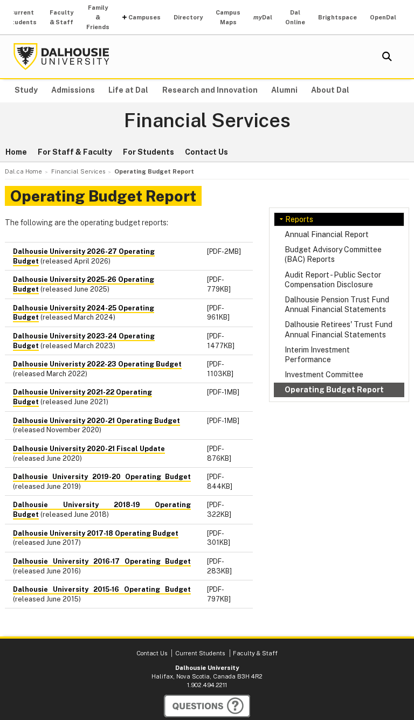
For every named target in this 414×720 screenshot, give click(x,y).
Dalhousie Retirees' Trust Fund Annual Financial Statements (338, 329)
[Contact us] (207, 706)
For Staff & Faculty (75, 152)
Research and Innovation (210, 90)
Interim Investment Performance (317, 354)
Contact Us (206, 152)
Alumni (284, 90)
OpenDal (383, 17)
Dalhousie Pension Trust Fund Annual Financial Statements (337, 304)
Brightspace (337, 17)
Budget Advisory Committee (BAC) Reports (333, 254)
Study (26, 90)
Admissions (73, 90)
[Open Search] (387, 56)
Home (16, 152)
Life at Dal (128, 90)
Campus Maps (228, 17)
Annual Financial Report (327, 234)
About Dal (330, 90)
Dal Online (295, 17)
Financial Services (207, 120)
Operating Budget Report (334, 389)
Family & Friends (97, 17)
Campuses (144, 17)
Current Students (22, 17)
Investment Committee (324, 374)
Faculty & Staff (61, 17)
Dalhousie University (61, 56)
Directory (188, 17)
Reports (299, 219)
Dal (262, 17)
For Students (148, 152)
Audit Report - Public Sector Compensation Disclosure (333, 280)
